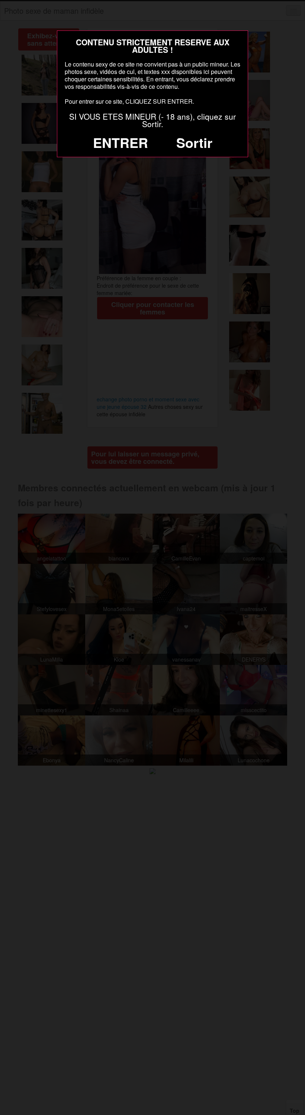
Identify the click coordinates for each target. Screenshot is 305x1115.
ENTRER (120, 142)
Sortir (194, 142)
